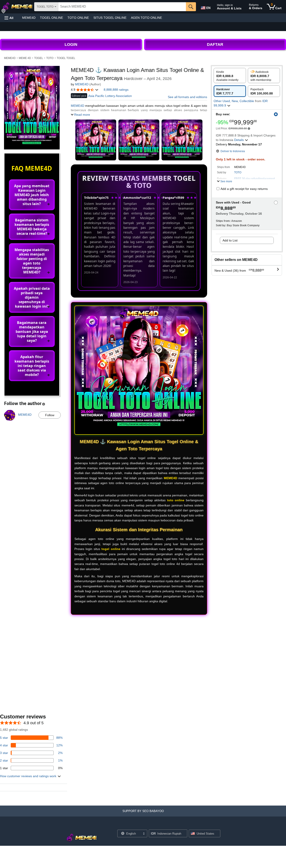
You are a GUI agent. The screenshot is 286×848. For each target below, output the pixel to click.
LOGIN (71, 44)
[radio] (230, 75)
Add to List (230, 240)
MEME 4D (25, 58)
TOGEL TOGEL (66, 58)
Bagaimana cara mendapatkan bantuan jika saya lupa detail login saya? (32, 331)
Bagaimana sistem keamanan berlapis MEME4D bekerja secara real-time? (32, 227)
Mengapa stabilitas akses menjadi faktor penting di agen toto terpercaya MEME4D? (32, 261)
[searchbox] (122, 6)
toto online (176, 500)
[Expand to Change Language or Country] (143, 834)
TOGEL (38, 58)
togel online (110, 549)
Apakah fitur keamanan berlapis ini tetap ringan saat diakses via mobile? (32, 365)
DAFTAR (215, 44)
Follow (49, 415)
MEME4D (29, 17)
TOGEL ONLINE (51, 17)
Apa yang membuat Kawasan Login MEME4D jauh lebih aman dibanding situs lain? (31, 194)
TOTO (49, 58)
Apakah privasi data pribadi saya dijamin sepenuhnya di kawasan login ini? (32, 297)
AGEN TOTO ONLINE (146, 17)
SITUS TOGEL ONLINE (109, 17)
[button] (8, 17)
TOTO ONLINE (78, 17)
